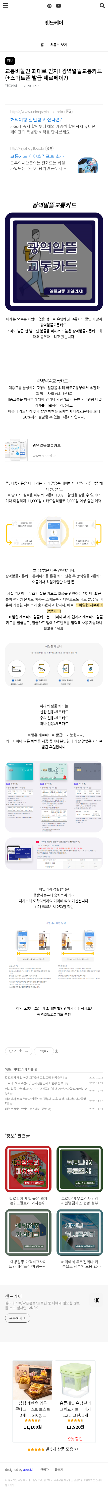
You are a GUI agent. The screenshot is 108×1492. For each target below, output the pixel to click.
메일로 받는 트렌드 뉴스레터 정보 (26, 1109)
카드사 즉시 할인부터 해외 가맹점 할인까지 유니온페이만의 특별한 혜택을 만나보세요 (52, 129)
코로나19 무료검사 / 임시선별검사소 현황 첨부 (34, 1083)
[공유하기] (20, 1051)
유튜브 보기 (58, 44)
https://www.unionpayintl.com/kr (36, 112)
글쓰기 (59, 1469)
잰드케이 (54, 22)
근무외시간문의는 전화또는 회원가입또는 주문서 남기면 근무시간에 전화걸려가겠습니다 (38, 165)
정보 (9, 1069)
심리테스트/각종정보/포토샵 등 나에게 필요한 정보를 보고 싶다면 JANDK (42, 1305)
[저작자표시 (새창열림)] (56, 1051)
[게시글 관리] (27, 1051)
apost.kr (28, 1469)
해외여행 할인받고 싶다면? (36, 119)
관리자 (44, 1469)
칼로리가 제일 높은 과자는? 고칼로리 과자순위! (34, 1077)
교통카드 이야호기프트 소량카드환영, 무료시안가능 (37, 156)
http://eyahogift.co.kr (27, 148)
